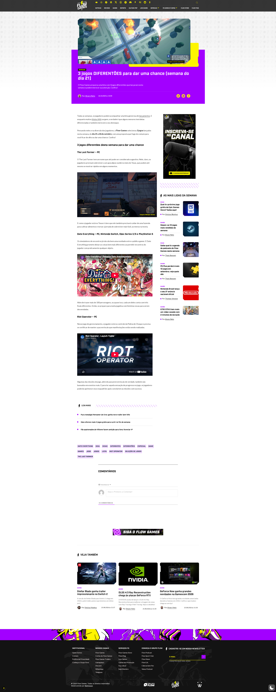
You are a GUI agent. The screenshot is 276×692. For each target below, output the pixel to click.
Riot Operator (115, 451)
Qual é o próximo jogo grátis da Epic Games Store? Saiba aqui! (170, 207)
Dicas (104, 446)
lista (104, 451)
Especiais (82, 69)
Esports (123, 8)
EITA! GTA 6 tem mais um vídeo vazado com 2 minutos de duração (170, 312)
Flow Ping (195, 8)
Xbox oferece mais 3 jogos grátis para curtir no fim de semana (105, 422)
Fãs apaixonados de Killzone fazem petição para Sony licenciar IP (107, 429)
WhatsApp (99, 669)
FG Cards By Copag (169, 8)
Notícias (98, 8)
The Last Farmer (85, 456)
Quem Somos (77, 653)
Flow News (146, 659)
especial (142, 446)
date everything (85, 446)
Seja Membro (123, 669)
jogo (88, 451)
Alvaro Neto (90, 96)
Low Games (144, 8)
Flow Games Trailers (103, 659)
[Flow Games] (82, 5)
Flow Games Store (125, 653)
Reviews (107, 8)
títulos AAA (96, 119)
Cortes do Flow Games (103, 656)
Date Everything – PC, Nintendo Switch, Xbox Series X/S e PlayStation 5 (115, 234)
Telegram (98, 672)
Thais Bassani (170, 255)
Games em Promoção (126, 662)
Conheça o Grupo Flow (80, 662)
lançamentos (144, 116)
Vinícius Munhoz (171, 214)
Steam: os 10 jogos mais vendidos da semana (168, 228)
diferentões (129, 446)
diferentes (115, 446)
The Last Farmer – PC (88, 152)
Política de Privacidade (80, 659)
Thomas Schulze (171, 299)
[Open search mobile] (197, 2)
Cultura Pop (133, 8)
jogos (96, 451)
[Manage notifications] (4, 688)
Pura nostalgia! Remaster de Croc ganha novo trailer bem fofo (105, 415)
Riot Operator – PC (87, 317)
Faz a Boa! (122, 666)
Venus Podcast (147, 669)
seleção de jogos (133, 451)
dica (98, 446)
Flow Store (185, 8)
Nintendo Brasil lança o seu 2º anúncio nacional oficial (170, 291)
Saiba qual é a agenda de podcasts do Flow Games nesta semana (170, 248)
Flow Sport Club (148, 656)
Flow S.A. (145, 662)
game (150, 446)
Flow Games (100, 653)
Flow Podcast (147, 653)
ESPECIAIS (154, 8)
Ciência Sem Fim (148, 666)
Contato (75, 656)
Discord (98, 666)
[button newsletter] (204, 657)
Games (115, 8)
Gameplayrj (99, 662)
